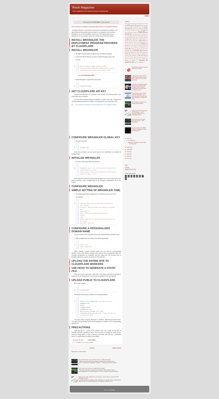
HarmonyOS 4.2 (144, 42)
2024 (128, 147)
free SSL (144, 34)
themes (126, 58)
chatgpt (146, 27)
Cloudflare (78, 342)
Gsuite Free (136, 42)
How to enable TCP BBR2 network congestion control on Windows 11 (139, 129)
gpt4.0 (141, 40)
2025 (128, 138)
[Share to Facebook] (93, 340)
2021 (128, 154)
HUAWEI (143, 43)
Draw (126, 32)
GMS (145, 37)
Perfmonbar (132, 52)
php (145, 52)
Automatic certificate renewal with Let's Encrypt (139, 67)
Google (127, 39)
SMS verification (132, 55)
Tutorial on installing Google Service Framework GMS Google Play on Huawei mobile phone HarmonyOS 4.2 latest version (139, 87)
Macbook (133, 48)
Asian (142, 25)
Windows (142, 60)
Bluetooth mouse (137, 26)
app (138, 25)
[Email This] (88, 340)
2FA (133, 23)
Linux (126, 48)
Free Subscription (128, 35)
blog (99, 32)
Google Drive (127, 40)
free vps (126, 37)
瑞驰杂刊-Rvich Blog (130, 169)
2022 (126, 23)
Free (83, 342)
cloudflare (103, 54)
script (126, 55)
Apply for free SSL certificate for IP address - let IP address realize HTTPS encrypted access (139, 113)
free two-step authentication (140, 35)
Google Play (134, 40)
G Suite (136, 37)
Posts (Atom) (82, 351)
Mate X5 (144, 48)
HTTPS (136, 43)
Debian (128, 30)
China (128, 28)
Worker (91, 342)
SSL (144, 55)
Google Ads (134, 39)
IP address (134, 45)
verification (143, 58)
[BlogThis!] (90, 340)
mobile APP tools (128, 50)
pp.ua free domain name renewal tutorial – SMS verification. (94, 359)
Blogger (113, 390)
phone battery (140, 52)
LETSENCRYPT (142, 47)
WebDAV (134, 60)
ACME (146, 23)
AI (127, 25)
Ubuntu (131, 58)
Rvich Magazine (83, 7)
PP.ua (126, 53)
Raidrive (132, 53)
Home (92, 348)
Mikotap (127, 167)
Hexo (86, 342)
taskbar (140, 57)
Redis (138, 53)
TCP (145, 57)
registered (144, 53)
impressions (127, 45)
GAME (140, 37)
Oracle (144, 50)
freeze (131, 37)
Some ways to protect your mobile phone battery (91, 368)
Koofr (140, 45)
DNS (138, 30)
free (84, 330)
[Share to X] (91, 340)
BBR (131, 26)
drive (130, 32)
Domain (143, 30)
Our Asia (126, 52)
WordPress (128, 62)
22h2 (130, 23)
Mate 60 (138, 48)
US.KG (137, 58)
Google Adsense (142, 39)
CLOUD (139, 28)
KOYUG (126, 47)
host (132, 43)
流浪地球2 (141, 62)
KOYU (144, 45)
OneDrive (137, 50)
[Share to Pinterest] (95, 340)
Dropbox (134, 32)
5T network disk (139, 23)
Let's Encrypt (134, 47)
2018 (128, 156)
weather (126, 60)
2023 (128, 149)
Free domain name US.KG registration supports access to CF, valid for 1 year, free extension (139, 78)
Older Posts (116, 348)
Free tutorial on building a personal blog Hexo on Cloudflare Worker (95, 27)
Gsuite (130, 42)
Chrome (134, 28)
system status (133, 57)
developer (133, 30)
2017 (128, 158)
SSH (139, 55)
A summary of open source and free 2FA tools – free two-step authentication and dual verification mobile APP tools (139, 96)
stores (126, 57)
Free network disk (136, 34)
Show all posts (105, 22)
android (132, 25)
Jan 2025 (131, 140)
